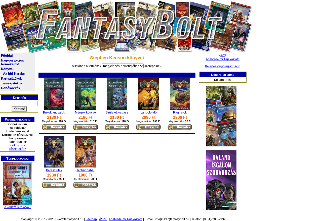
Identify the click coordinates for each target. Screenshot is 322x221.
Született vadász (117, 112)
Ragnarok (180, 112)
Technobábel (85, 170)
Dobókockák (10, 88)
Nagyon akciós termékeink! (12, 62)
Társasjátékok (11, 83)
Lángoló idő (148, 112)
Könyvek (7, 69)
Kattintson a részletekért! (17, 147)
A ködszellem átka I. (17, 207)
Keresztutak (54, 170)
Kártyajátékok (11, 78)
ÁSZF (222, 56)
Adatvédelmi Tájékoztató (222, 59)
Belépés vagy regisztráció (222, 66)
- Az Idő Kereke (13, 74)
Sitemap (91, 219)
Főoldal (7, 56)
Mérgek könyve (85, 112)
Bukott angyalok (54, 112)
